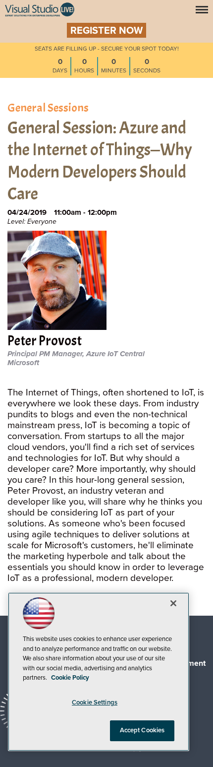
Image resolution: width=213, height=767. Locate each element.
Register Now (106, 31)
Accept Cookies (142, 730)
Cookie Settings (94, 702)
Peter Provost (44, 341)
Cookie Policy (70, 678)
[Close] (173, 603)
